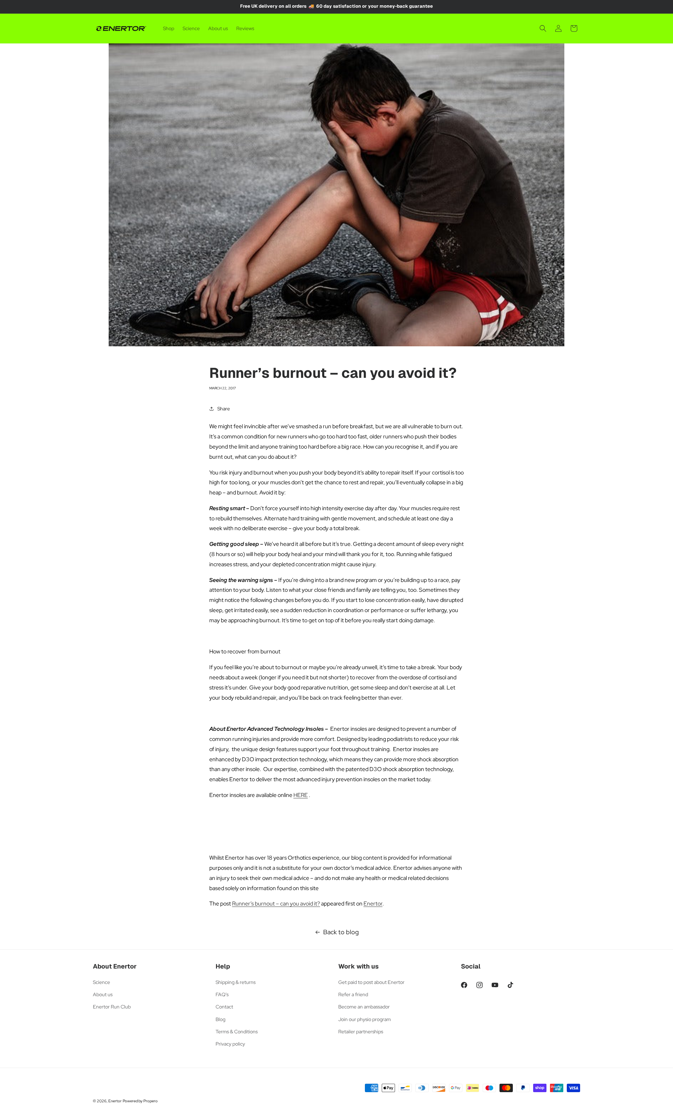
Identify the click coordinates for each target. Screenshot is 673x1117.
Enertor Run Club (112, 1007)
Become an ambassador (364, 1007)
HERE (300, 795)
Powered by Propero (140, 1100)
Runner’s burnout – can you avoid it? (276, 903)
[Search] (543, 28)
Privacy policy (230, 1044)
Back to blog (341, 932)
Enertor (372, 903)
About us (103, 994)
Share (223, 408)
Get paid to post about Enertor (371, 982)
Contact (224, 1007)
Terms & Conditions (237, 1031)
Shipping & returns (236, 982)
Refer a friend (353, 994)
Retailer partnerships (360, 1031)
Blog (220, 1019)
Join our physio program (364, 1019)
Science (101, 982)
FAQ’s (222, 994)
